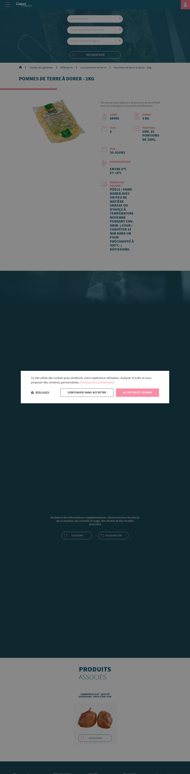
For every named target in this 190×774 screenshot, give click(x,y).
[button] (40, 392)
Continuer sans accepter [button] (87, 392)
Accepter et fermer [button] (137, 392)
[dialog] (95, 387)
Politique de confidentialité (97, 382)
